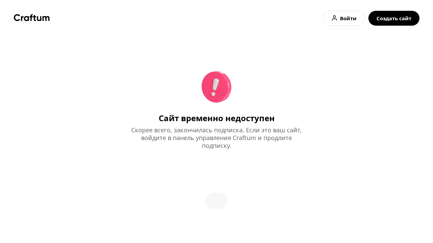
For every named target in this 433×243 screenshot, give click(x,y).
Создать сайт (394, 18)
